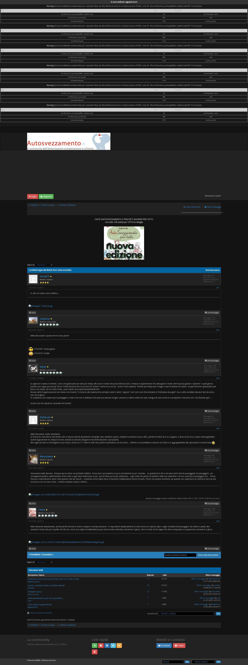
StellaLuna (45, 417)
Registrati (47, 196)
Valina (43, 366)
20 (148, 585)
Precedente (35, 554)
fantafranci (215, 604)
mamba (217, 585)
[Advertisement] (124, 172)
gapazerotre (33, 607)
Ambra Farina (33, 594)
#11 (218, 288)
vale (29, 601)
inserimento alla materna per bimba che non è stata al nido (53, 579)
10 (148, 579)
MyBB (38, 660)
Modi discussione (212, 270)
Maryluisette (46, 456)
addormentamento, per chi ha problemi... (46, 598)
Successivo (47, 554)
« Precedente (41, 265)
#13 (218, 378)
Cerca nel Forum (192, 207)
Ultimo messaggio (198, 579)
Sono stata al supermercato (40, 604)
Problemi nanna (35, 592)
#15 (218, 468)
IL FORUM (32, 205)
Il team (180, 645)
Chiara (41, 509)
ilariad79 (44, 276)
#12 (218, 330)
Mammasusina (34, 582)
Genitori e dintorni (68, 205)
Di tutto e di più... (48, 205)
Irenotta (31, 588)
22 (148, 592)
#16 (218, 521)
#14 (218, 429)
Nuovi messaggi (214, 207)
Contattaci (165, 645)
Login (33, 196)
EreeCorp (52, 660)
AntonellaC (216, 592)
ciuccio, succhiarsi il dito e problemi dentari (46, 585)
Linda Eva (45, 318)
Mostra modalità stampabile (41, 613)
